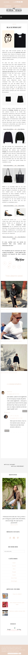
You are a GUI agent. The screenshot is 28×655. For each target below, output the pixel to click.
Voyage (14, 572)
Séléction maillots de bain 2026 (17, 611)
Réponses (7, 412)
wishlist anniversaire (7, 309)
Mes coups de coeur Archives (9, 372)
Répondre (25, 411)
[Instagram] (17, 2)
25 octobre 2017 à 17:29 (16, 418)
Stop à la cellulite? (17, 594)
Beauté (14, 566)
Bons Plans (14, 578)
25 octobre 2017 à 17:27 (13, 394)
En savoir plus (12, 653)
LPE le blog (14, 415)
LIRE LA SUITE (14, 524)
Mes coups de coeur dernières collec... (12, 341)
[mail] (22, 2)
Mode (14, 24)
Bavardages (14, 581)
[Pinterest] (19, 2)
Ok (20, 653)
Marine (9, 391)
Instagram (19, 219)
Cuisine (14, 575)
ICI (14, 252)
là (15, 88)
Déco (14, 569)
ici (14, 129)
